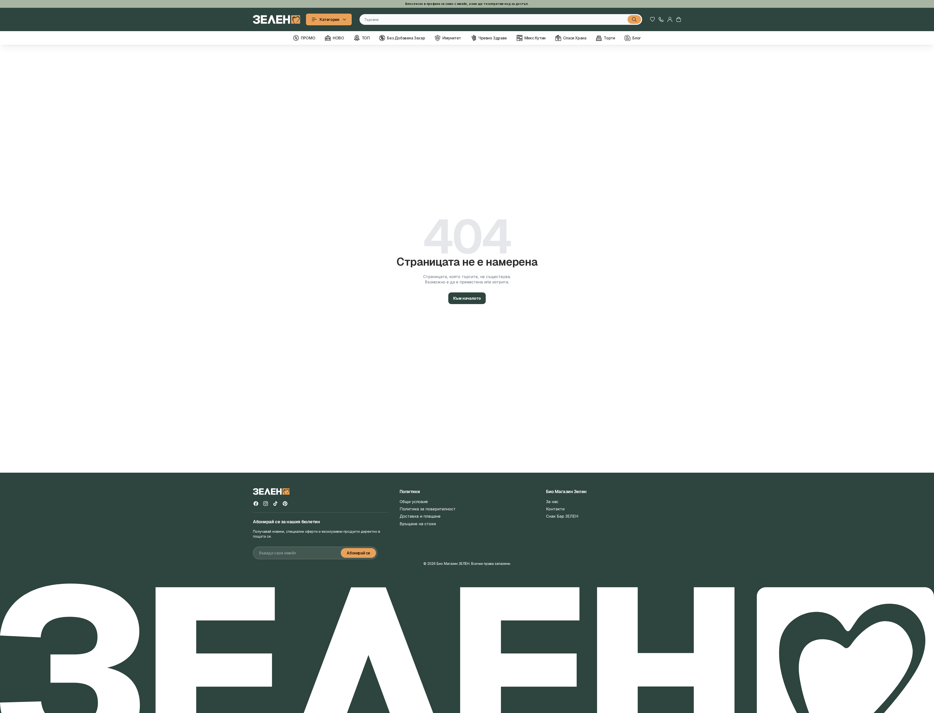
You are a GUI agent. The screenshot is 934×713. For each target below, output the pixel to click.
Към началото (467, 298)
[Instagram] (266, 503)
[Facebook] (256, 503)
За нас (552, 501)
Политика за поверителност (428, 508)
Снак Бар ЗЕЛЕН (562, 516)
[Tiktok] (275, 503)
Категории (329, 19)
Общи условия (414, 501)
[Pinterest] (285, 503)
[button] (678, 19)
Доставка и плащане (420, 516)
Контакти (555, 508)
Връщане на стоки (418, 523)
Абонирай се (358, 553)
